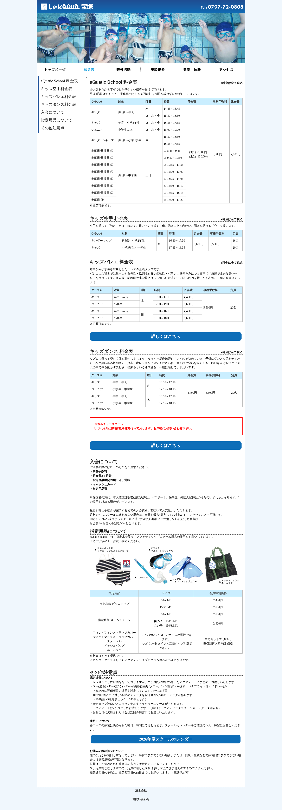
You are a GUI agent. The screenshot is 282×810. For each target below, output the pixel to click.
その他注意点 (52, 128)
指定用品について (56, 120)
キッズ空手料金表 (56, 89)
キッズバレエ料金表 (58, 96)
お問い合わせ (141, 799)
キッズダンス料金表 (58, 104)
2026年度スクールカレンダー (166, 739)
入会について (52, 112)
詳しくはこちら (165, 336)
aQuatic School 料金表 (59, 81)
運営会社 (141, 790)
